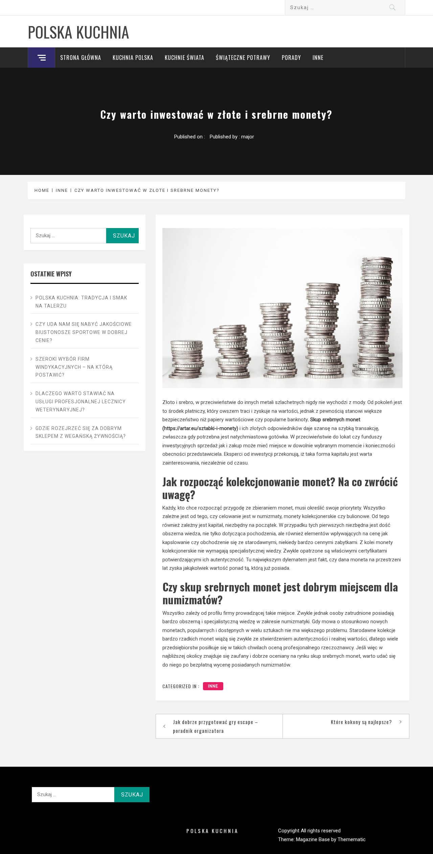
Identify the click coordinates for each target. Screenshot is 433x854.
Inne (318, 57)
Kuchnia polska (133, 57)
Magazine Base (313, 839)
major (247, 137)
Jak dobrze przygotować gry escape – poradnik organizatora (215, 726)
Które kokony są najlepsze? (361, 721)
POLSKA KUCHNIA (78, 31)
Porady (291, 57)
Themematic (352, 839)
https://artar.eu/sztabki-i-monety (200, 428)
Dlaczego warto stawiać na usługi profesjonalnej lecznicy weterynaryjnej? (81, 401)
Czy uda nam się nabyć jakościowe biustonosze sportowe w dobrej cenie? (84, 332)
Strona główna (80, 57)
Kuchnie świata (184, 57)
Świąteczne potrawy (243, 57)
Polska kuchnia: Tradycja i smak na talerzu (81, 302)
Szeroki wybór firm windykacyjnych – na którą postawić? (74, 367)
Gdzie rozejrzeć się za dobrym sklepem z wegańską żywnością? (81, 432)
